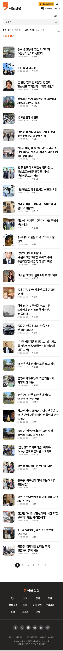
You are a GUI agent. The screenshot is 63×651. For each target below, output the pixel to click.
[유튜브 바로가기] (28, 627)
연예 (38, 612)
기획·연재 (37, 605)
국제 (50, 598)
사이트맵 (43, 637)
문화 (25, 605)
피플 (13, 612)
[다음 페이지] (45, 565)
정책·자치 (13, 605)
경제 (38, 598)
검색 (56, 22)
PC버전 (51, 637)
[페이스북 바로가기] (15, 627)
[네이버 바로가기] (41, 627)
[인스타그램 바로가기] (34, 627)
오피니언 (50, 605)
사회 (25, 598)
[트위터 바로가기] (21, 627)
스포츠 (25, 612)
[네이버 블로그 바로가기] (47, 627)
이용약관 (19, 637)
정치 (13, 598)
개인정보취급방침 (31, 637)
